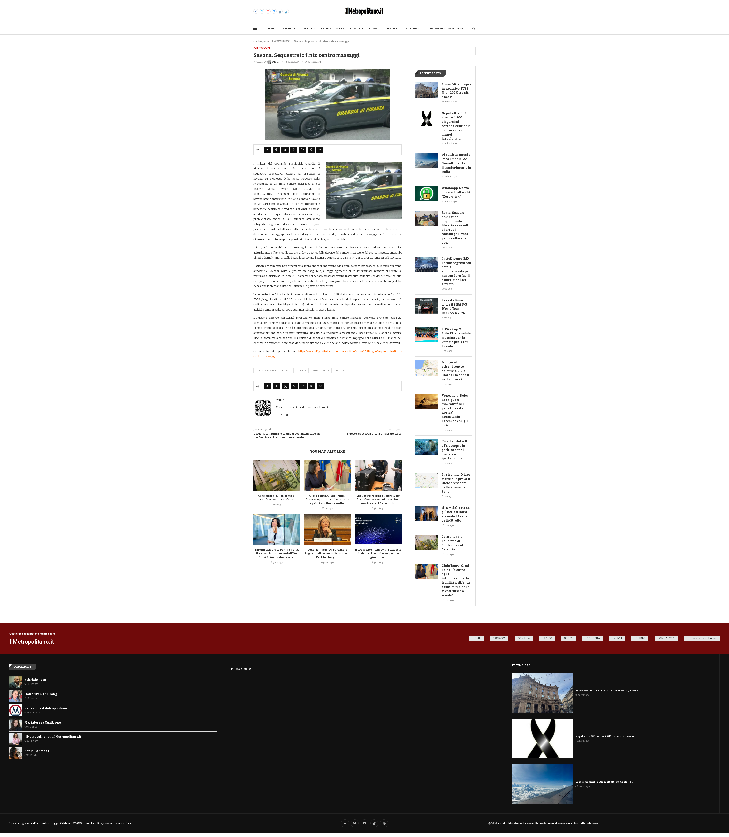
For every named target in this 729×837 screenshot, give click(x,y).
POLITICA (309, 28)
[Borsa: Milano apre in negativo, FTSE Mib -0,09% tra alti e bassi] (426, 90)
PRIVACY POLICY (241, 669)
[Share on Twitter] (285, 150)
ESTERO (326, 28)
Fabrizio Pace (35, 680)
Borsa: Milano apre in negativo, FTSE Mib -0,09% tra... (607, 690)
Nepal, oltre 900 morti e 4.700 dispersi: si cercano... (606, 736)
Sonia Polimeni (36, 751)
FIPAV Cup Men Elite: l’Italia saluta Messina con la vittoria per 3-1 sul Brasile (456, 337)
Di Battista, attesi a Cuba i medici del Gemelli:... (604, 781)
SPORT (340, 28)
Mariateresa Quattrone (42, 722)
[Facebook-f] (345, 823)
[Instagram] (280, 11)
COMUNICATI (414, 28)
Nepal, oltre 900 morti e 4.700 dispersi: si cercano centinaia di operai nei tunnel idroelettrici (456, 125)
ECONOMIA (356, 28)
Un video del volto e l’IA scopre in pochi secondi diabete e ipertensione (455, 450)
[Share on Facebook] (276, 150)
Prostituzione (321, 370)
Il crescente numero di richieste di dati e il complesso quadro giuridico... (378, 553)
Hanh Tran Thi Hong (40, 694)
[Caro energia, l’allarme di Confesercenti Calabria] (276, 475)
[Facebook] (255, 11)
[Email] (274, 11)
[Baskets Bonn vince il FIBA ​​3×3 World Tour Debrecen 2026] (426, 306)
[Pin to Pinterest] (293, 150)
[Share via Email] (319, 150)
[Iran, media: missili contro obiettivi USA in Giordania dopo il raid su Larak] (426, 368)
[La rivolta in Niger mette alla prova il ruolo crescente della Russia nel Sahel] (426, 480)
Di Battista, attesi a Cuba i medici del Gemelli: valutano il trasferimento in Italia (456, 163)
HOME (271, 28)
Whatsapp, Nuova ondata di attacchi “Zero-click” (456, 192)
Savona (340, 370)
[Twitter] (262, 11)
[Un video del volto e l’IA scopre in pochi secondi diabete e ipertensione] (426, 447)
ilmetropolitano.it (263, 41)
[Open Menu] (255, 28)
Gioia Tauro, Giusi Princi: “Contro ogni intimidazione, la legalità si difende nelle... (327, 499)
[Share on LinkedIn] (302, 150)
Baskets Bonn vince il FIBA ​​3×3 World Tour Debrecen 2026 (454, 307)
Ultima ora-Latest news (447, 28)
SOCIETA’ (392, 28)
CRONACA (289, 28)
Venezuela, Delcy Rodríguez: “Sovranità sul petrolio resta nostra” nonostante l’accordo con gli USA (455, 410)
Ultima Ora (521, 665)
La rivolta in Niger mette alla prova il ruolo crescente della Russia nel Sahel (456, 483)
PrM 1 (280, 400)
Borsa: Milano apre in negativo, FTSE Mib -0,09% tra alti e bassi (456, 91)
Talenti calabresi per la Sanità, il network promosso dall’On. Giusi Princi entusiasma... (277, 553)
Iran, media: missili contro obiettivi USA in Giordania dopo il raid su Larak (455, 371)
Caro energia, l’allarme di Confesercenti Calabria (453, 543)
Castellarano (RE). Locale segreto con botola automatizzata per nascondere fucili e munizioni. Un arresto (456, 271)
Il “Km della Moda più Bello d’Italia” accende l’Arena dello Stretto (456, 514)
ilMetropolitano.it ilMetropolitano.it (52, 736)
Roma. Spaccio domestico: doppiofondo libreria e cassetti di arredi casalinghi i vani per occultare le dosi (455, 227)
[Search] (474, 28)
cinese (286, 370)
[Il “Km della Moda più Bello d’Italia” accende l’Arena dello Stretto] (426, 513)
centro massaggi (266, 370)
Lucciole (301, 370)
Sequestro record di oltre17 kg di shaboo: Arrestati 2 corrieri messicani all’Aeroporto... (378, 499)
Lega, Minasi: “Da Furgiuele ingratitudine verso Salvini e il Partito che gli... (327, 553)
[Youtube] (268, 11)
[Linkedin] (286, 11)
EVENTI (373, 28)
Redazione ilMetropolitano (45, 708)
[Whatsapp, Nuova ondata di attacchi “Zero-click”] (426, 193)
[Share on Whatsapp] (311, 150)
